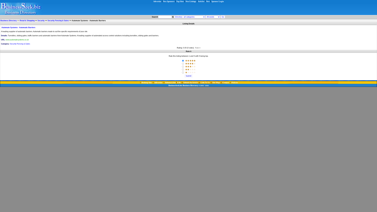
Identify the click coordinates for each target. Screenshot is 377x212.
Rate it (197, 48)
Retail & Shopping (27, 21)
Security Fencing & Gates (58, 21)
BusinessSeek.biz (175, 85)
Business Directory (190, 85)
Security (41, 21)
